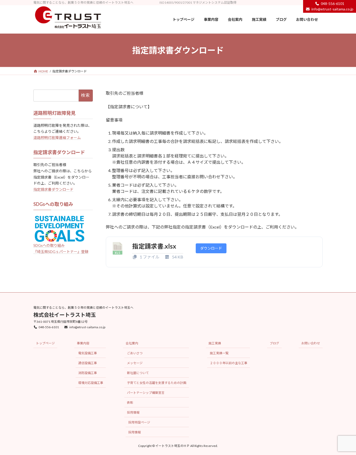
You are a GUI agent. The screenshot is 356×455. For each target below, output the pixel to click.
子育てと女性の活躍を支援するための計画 (156, 383)
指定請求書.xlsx (154, 246)
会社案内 (132, 343)
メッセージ (135, 363)
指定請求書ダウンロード (53, 189)
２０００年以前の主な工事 (228, 363)
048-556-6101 (49, 327)
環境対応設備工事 (90, 383)
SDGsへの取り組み (49, 245)
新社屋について (138, 373)
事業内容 (83, 343)
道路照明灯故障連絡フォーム (57, 138)
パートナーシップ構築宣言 (145, 393)
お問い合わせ (310, 343)
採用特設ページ (139, 423)
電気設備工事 (87, 353)
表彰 (130, 403)
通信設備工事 (87, 363)
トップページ (45, 343)
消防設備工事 (87, 373)
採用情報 (133, 413)
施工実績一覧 (219, 353)
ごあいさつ (135, 353)
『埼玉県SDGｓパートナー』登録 (60, 251)
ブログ (274, 343)
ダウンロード (211, 248)
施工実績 (214, 343)
